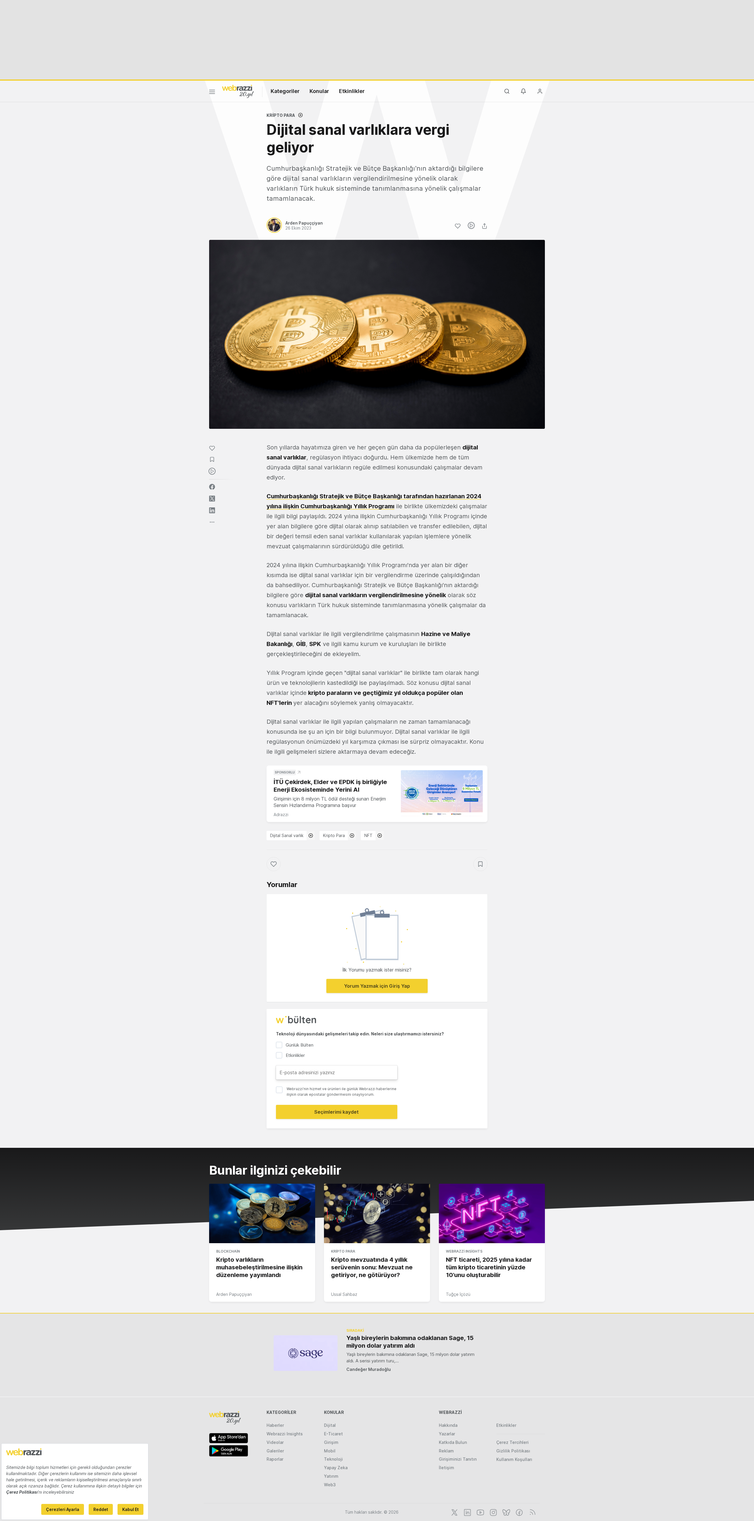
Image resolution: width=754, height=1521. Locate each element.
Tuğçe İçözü (458, 1294)
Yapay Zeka (336, 1467)
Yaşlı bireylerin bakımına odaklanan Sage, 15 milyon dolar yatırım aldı (410, 1341)
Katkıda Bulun (453, 1442)
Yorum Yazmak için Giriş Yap (377, 986)
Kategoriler (285, 91)
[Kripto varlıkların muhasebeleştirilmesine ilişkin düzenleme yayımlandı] (262, 1213)
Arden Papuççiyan (234, 1294)
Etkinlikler (352, 91)
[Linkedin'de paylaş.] (212, 510)
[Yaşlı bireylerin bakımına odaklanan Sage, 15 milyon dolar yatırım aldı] (306, 1353)
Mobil (329, 1450)
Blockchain (228, 1251)
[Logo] (238, 91)
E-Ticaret (333, 1433)
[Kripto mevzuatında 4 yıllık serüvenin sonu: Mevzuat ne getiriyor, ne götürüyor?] (377, 1213)
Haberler (275, 1425)
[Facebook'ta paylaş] (212, 487)
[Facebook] (518, 1511)
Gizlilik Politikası (513, 1450)
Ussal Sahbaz (344, 1294)
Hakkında (448, 1425)
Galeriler (275, 1450)
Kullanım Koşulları (514, 1459)
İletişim (446, 1467)
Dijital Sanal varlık (287, 835)
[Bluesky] (505, 1511)
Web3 (330, 1484)
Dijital (330, 1425)
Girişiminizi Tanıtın (458, 1459)
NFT (368, 835)
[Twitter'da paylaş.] (212, 499)
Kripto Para (281, 115)
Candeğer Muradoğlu (368, 1369)
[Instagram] (492, 1511)
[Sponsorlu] (442, 793)
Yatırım (331, 1476)
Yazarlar (447, 1433)
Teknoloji (333, 1459)
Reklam (446, 1450)
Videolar (275, 1442)
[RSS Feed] (531, 1511)
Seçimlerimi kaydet (336, 1112)
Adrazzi (281, 814)
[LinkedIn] (466, 1511)
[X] (453, 1511)
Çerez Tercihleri (512, 1442)
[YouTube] (479, 1511)
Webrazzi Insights (464, 1251)
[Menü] (212, 93)
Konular (319, 91)
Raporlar (275, 1459)
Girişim (331, 1442)
